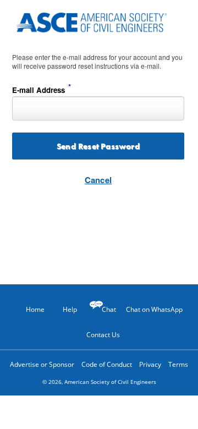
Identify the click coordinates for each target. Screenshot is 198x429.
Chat (109, 309)
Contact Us (103, 334)
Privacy (150, 364)
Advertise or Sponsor (42, 364)
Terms (178, 364)
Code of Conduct (106, 364)
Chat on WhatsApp (154, 309)
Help (70, 309)
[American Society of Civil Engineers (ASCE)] (99, 21)
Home (35, 309)
